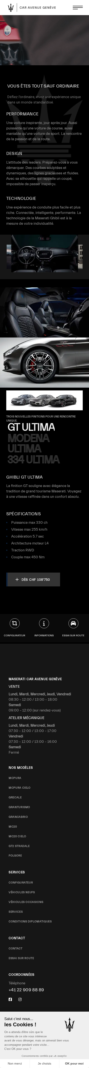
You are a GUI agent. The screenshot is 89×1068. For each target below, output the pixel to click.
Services (16, 911)
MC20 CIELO (17, 836)
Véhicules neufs (22, 892)
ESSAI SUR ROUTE (21, 958)
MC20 (13, 826)
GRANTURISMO (19, 807)
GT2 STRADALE (19, 846)
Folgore (15, 855)
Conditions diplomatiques (30, 921)
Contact (15, 948)
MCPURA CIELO (20, 787)
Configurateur (21, 882)
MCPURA (15, 778)
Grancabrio (18, 816)
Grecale (15, 797)
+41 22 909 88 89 (26, 989)
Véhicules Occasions (26, 902)
